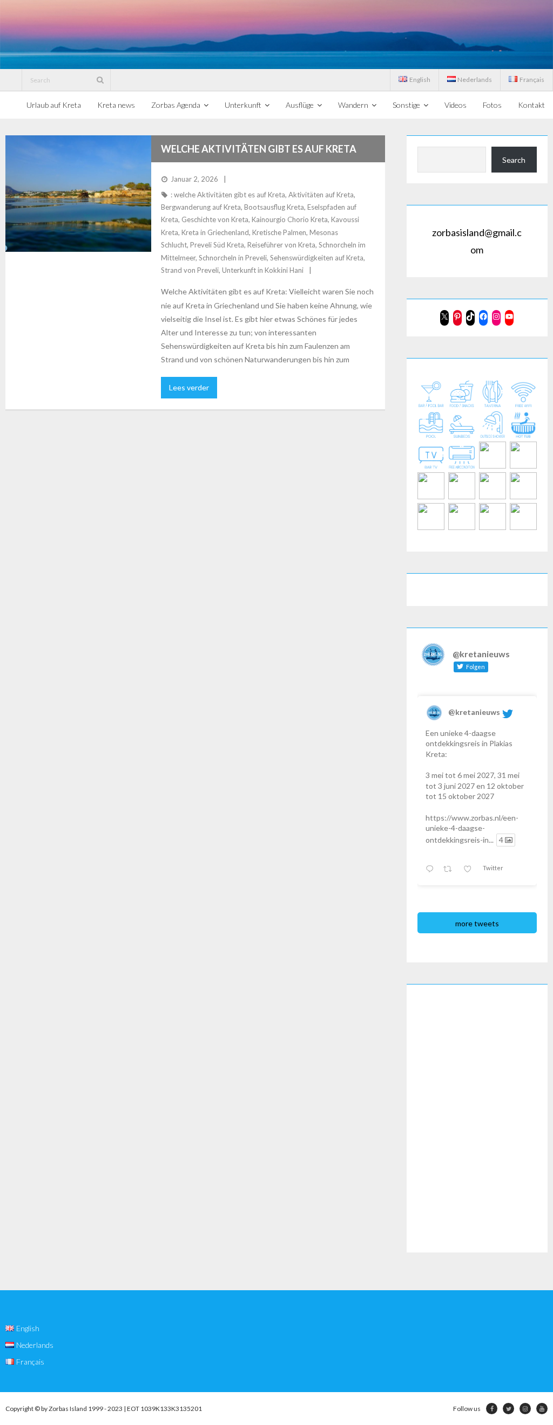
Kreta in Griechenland (215, 232)
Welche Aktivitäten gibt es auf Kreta (258, 149)
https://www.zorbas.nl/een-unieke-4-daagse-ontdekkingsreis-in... (472, 828)
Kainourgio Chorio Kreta (290, 219)
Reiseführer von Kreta (281, 244)
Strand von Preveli (190, 270)
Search (513, 159)
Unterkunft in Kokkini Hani (263, 270)
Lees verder (189, 387)
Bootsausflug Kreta (274, 207)
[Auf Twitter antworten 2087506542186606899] (432, 869)
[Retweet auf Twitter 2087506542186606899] (450, 869)
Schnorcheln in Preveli (233, 257)
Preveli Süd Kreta (217, 244)
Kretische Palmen (279, 232)
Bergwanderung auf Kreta (201, 207)
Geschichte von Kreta (214, 219)
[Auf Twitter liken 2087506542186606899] (470, 869)
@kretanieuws (474, 712)
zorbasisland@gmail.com (477, 241)
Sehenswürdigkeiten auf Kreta (316, 257)
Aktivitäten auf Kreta (321, 194)
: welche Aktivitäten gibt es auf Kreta (228, 194)
